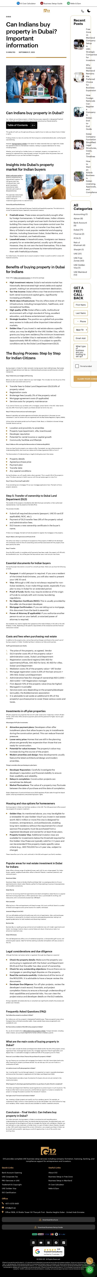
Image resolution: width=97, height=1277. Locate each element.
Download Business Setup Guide (50, 1227)
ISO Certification (9, 1192)
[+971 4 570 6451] (83, 11)
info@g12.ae (10, 1207)
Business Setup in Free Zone (60, 1176)
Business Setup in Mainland (60, 1180)
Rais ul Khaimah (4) (79, 243)
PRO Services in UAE (10, 1180)
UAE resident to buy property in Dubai (34, 1031)
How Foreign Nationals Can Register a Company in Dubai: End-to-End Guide (90, 111)
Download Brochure (50, 1219)
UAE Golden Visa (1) (79, 266)
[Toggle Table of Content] (32, 125)
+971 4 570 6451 (12, 1203)
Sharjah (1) (79, 249)
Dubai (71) (78, 229)
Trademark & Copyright (12, 1184)
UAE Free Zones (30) (79, 259)
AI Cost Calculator (28, 3)
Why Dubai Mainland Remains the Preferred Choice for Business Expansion (91, 77)
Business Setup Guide (53, 3)
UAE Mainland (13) (80, 273)
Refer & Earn (75, 3)
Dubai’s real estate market (14, 175)
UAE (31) (77, 253)
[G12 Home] (47, 11)
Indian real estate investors (22, 278)
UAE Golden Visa (9, 1188)
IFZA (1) (77, 237)
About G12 (52, 1172)
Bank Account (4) (80, 224)
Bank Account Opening (12, 1172)
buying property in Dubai (19, 143)
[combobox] (76, 321)
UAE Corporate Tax (10, 1176)
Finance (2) (79, 233)
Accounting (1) (81, 214)
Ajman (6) (78, 218)
